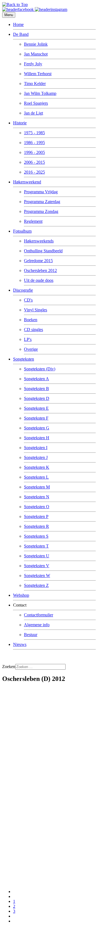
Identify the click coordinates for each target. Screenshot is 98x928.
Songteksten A (36, 378)
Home (18, 24)
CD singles (33, 329)
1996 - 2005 (34, 152)
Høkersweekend (27, 182)
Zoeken (8, 666)
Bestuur (30, 634)
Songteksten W (37, 575)
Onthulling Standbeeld (43, 250)
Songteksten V (36, 565)
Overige (31, 349)
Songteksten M (37, 487)
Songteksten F (36, 418)
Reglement (33, 221)
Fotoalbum (22, 231)
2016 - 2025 (34, 172)
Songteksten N (36, 496)
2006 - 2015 (34, 162)
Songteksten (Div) (39, 369)
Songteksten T (36, 546)
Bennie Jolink (36, 44)
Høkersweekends (39, 241)
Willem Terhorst (37, 73)
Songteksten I (35, 447)
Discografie (23, 290)
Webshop (21, 595)
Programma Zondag (41, 211)
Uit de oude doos (38, 280)
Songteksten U (36, 556)
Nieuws (19, 644)
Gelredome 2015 (38, 260)
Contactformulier (38, 615)
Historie (20, 123)
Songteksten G (36, 428)
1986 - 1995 (34, 142)
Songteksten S (36, 536)
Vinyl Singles (35, 310)
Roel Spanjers (36, 103)
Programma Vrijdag (41, 191)
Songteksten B (36, 388)
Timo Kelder (35, 83)
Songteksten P (36, 516)
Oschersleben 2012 (40, 270)
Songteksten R (36, 526)
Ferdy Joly (33, 64)
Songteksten (23, 359)
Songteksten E (36, 408)
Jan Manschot (36, 54)
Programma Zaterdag (42, 201)
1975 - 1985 (34, 132)
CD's (28, 300)
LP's (28, 339)
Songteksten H (36, 437)
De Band (21, 34)
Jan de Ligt (33, 113)
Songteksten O (36, 506)
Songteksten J (36, 457)
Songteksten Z (36, 585)
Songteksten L (36, 477)
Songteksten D (36, 398)
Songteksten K (36, 467)
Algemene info (37, 624)
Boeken (30, 319)
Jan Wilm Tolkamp (40, 93)
